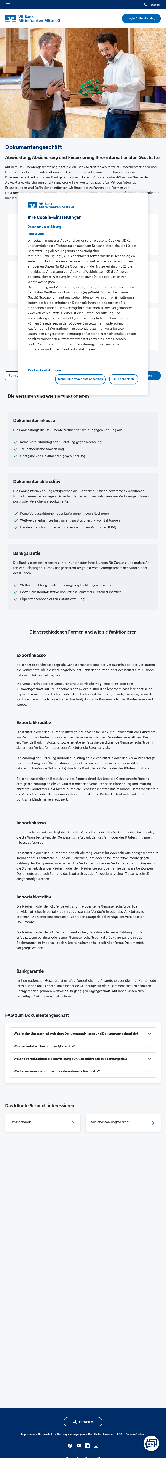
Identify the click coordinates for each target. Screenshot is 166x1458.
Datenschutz (46, 1434)
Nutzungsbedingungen (71, 1434)
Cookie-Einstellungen (44, 370)
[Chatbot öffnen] (151, 1443)
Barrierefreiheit (135, 1434)
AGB (119, 1434)
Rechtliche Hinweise (100, 1434)
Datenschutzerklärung (44, 227)
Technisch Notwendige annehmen (80, 379)
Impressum (28, 1434)
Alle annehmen (124, 379)
